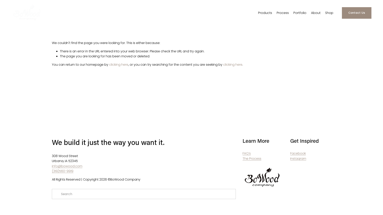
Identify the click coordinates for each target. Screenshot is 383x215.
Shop (329, 13)
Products (265, 13)
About (316, 13)
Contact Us (356, 13)
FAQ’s (247, 153)
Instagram (298, 158)
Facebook (298, 153)
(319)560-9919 (62, 171)
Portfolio (299, 13)
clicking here (118, 64)
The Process (252, 158)
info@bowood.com (67, 166)
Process (283, 13)
